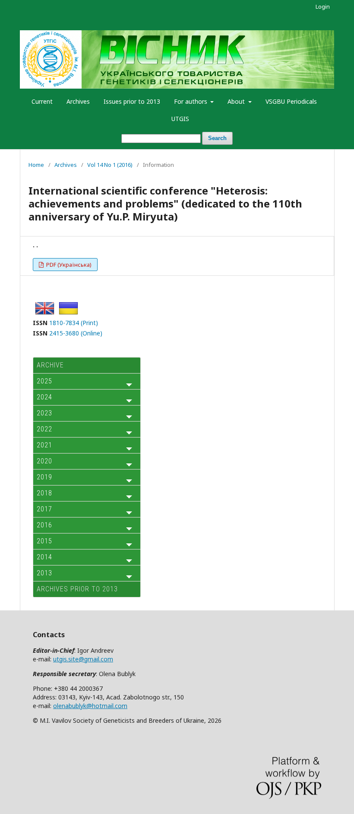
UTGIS (180, 119)
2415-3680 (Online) (75, 333)
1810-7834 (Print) (73, 323)
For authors (191, 101)
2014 (44, 557)
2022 (44, 429)
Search (217, 138)
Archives (78, 101)
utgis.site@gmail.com (83, 659)
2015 (44, 541)
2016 (44, 525)
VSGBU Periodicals (291, 101)
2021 (44, 445)
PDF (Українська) (68, 264)
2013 (44, 573)
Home (36, 165)
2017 (44, 509)
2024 (44, 397)
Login (323, 6)
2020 (44, 461)
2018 (44, 493)
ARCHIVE (50, 365)
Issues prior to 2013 (132, 101)
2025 (44, 381)
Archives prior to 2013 (77, 589)
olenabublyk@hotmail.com (90, 706)
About (237, 101)
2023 (44, 413)
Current (42, 101)
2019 (44, 477)
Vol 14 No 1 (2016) (110, 165)
